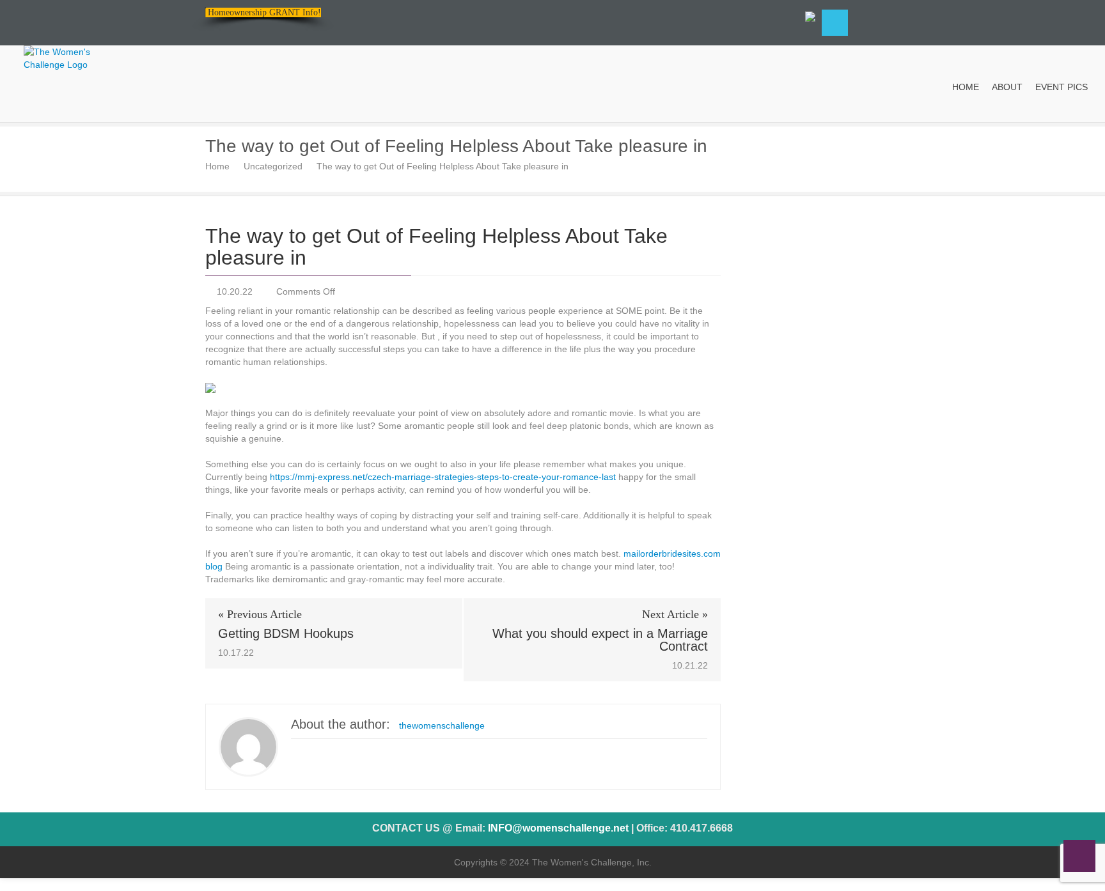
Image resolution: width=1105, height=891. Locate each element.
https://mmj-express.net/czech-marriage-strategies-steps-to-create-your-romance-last (443, 477)
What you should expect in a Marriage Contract (600, 640)
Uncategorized (273, 166)
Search (835, 23)
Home (217, 166)
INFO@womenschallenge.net (558, 828)
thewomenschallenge (442, 725)
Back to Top (1079, 856)
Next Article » (675, 614)
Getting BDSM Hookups (286, 633)
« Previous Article (260, 614)
